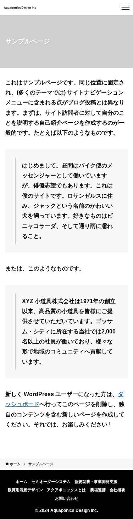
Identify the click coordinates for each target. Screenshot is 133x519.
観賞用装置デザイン (25, 490)
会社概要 (117, 490)
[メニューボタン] (125, 7)
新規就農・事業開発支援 (95, 481)
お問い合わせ (66, 498)
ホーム (21, 481)
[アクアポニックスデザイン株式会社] (20, 7)
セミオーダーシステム (51, 481)
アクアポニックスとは (66, 490)
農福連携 (98, 490)
